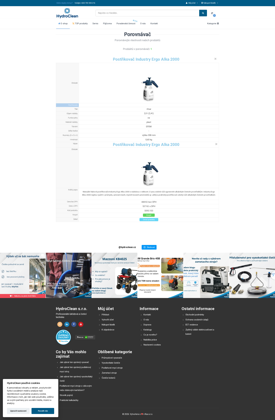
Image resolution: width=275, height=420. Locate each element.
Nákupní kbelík (108, 324)
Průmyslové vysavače (112, 357)
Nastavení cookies (152, 344)
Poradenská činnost (126, 23)
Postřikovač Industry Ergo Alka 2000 (146, 59)
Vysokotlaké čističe (111, 363)
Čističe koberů (108, 378)
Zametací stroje (109, 373)
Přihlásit (105, 314)
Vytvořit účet (108, 319)
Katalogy (148, 329)
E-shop (64, 23)
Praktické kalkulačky (69, 400)
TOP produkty (81, 23)
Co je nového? (150, 334)
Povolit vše (43, 411)
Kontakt (154, 23)
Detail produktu (149, 220)
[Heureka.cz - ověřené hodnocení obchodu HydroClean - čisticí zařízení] (63, 337)
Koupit (148, 215)
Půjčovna (107, 23)
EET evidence (191, 324)
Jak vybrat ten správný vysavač (74, 362)
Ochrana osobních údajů (196, 319)
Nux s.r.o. (149, 414)
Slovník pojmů (66, 395)
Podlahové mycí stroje (112, 368)
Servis (95, 23)
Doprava (147, 324)
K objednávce (108, 329)
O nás (143, 23)
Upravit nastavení (18, 411)
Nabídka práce (150, 339)
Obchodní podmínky (194, 314)
